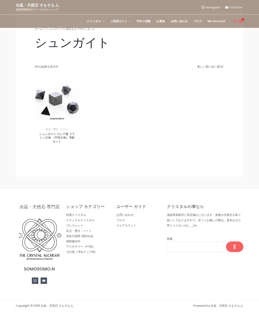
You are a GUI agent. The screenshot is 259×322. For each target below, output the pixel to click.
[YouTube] (44, 280)
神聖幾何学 (73, 241)
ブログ (120, 220)
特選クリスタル (76, 215)
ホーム (39, 29)
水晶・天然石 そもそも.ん (37, 5)
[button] (102, 21)
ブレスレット (74, 225)
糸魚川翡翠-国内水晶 (79, 236)
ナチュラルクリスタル (80, 220)
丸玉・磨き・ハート (79, 231)
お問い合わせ (124, 215)
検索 (170, 239)
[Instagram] (35, 280)
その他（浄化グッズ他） (81, 252)
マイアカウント (126, 225)
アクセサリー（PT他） (80, 246)
